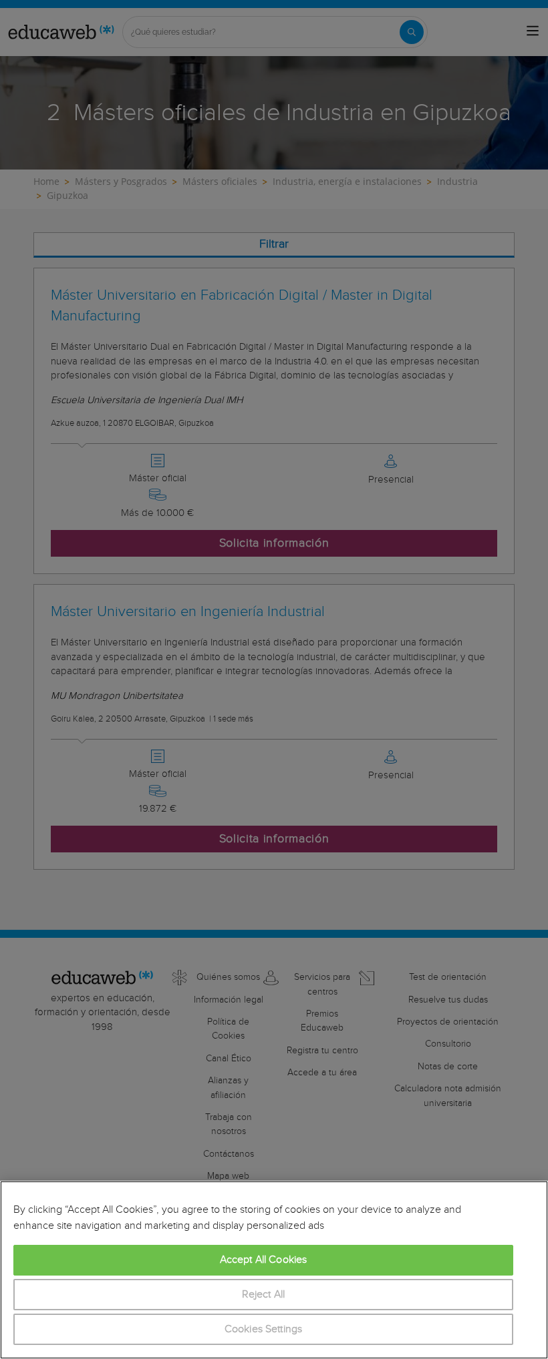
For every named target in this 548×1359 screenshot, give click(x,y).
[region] (274, 1270)
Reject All (263, 1294)
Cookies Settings (264, 1329)
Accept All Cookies (263, 1260)
